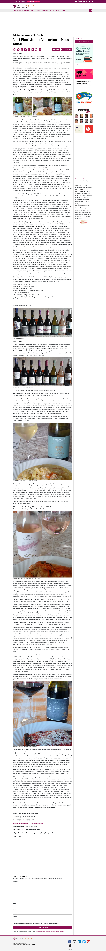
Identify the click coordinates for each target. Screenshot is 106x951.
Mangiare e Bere (29, 10)
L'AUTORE (15, 1)
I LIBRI (19, 1)
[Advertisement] (53, 22)
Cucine (58, 10)
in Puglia (38, 35)
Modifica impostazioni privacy (30, 946)
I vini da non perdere (22, 35)
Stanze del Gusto (48, 10)
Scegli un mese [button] (83, 41)
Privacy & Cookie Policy (18, 946)
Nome (15, 903)
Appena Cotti (18, 10)
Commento (16, 881)
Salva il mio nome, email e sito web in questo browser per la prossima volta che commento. (36, 923)
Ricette (38, 10)
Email (15, 909)
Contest (64, 10)
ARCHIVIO (23, 1)
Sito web (15, 916)
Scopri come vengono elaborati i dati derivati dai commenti (50, 931)
